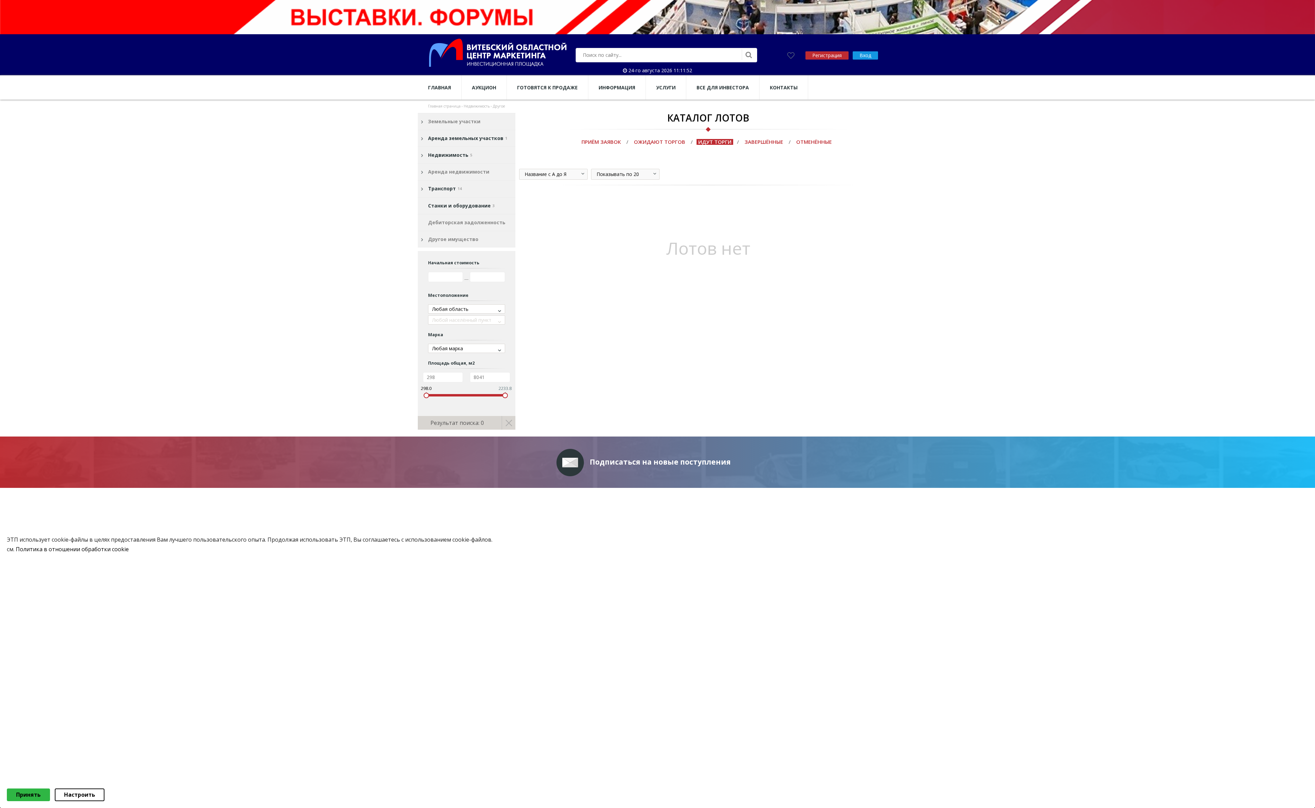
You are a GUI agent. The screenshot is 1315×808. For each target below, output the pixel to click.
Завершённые (763, 141)
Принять (28, 794)
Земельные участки (454, 121)
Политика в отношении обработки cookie (72, 549)
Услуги (666, 87)
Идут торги (714, 141)
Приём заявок (601, 141)
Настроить (79, 794)
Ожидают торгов (659, 141)
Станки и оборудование (461, 205)
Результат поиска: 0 (457, 423)
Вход (865, 55)
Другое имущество (453, 239)
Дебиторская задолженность (466, 222)
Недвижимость (450, 155)
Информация (617, 87)
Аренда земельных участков (467, 138)
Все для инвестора (723, 87)
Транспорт (445, 188)
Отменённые (814, 141)
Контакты (784, 87)
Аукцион (484, 87)
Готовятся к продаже (547, 87)
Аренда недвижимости (458, 171)
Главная (439, 87)
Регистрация (827, 55)
